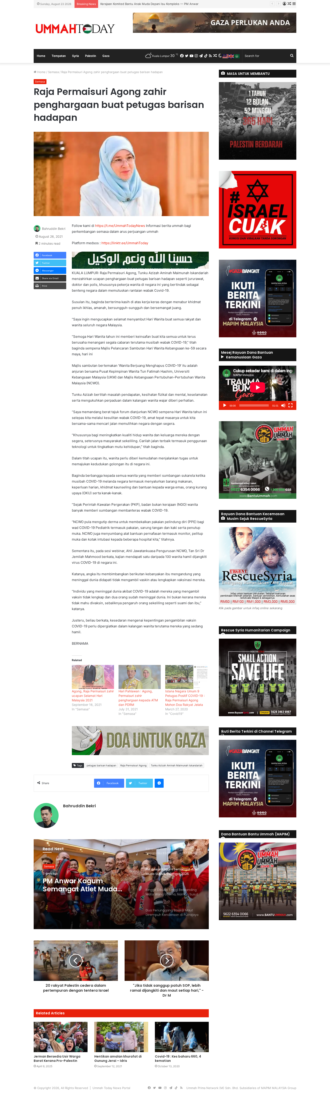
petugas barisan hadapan (101, 765)
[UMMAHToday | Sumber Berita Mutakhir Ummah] (75, 28)
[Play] (224, 405)
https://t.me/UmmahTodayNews (120, 226)
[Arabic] (237, 56)
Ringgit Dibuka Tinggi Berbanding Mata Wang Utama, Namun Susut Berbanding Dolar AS (83, 885)
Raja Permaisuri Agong (133, 765)
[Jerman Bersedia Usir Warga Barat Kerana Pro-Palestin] (61, 1037)
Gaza (105, 56)
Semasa (53, 72)
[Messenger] (159, 783)
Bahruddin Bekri (53, 228)
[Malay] (225, 56)
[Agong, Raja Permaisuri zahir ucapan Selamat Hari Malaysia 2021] (93, 677)
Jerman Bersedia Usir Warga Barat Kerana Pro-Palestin (57, 1058)
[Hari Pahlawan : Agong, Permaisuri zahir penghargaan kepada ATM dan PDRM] (140, 677)
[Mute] (283, 405)
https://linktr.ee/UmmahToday (124, 243)
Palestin (90, 56)
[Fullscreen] (290, 405)
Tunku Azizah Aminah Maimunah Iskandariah (176, 765)
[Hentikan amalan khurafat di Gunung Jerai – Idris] (121, 1037)
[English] (231, 56)
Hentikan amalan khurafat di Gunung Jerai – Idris (118, 1058)
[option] (121, 884)
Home (41, 56)
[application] (257, 388)
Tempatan (59, 56)
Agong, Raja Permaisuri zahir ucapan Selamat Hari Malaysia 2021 (93, 695)
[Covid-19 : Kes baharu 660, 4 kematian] (182, 1037)
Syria (75, 56)
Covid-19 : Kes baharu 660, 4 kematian (178, 1058)
